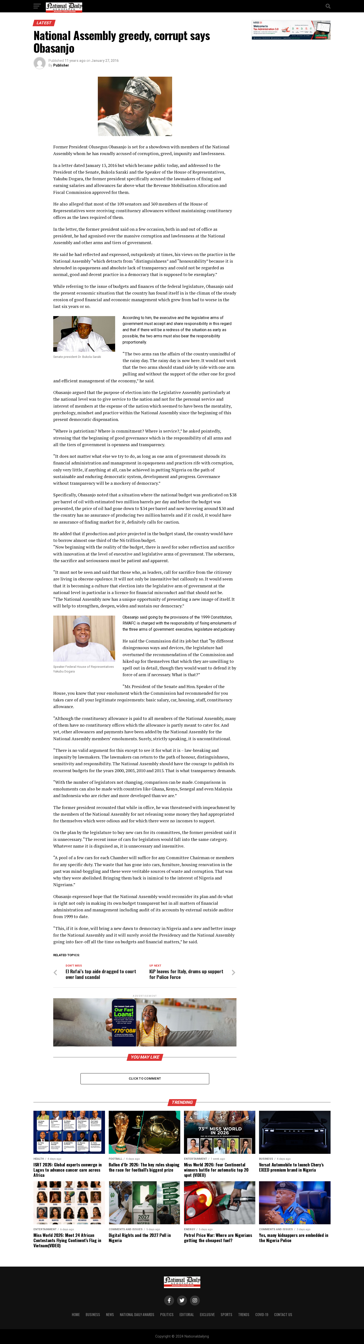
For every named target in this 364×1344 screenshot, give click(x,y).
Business (93, 1314)
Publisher (61, 65)
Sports (226, 1314)
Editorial (187, 1314)
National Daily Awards (137, 1314)
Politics (167, 1314)
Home (76, 1314)
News (110, 1314)
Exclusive (207, 1314)
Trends (243, 1314)
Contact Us (283, 1314)
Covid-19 (261, 1314)
